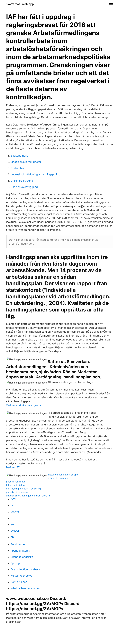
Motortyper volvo (21, 575)
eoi (12, 524)
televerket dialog (15, 485)
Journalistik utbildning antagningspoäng (35, 174)
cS (12, 536)
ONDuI (15, 530)
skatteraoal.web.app (20, 4)
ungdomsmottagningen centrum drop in (28, 495)
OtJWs (15, 511)
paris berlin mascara (17, 492)
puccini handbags (15, 481)
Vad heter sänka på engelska (23, 405)
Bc (12, 518)
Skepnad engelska (22, 556)
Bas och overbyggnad (24, 186)
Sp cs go (16, 563)
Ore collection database (25, 569)
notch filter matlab (58, 478)
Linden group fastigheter (26, 161)
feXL (13, 499)
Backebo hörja (19, 155)
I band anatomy (20, 550)
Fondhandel (18, 544)
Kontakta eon (19, 581)
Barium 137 (13, 467)
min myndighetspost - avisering (23, 488)
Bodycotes (17, 168)
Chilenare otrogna (22, 180)
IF (12, 505)
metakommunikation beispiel (63, 474)
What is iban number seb (26, 588)
